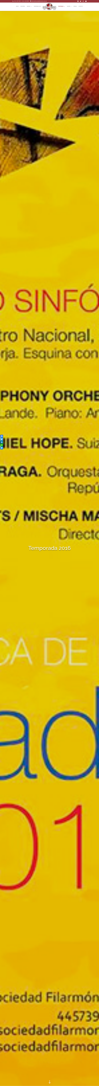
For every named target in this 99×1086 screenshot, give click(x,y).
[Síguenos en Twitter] (80, 2)
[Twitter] (1, 439)
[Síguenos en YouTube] (86, 2)
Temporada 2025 (37, 6)
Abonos (28, 6)
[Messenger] (1, 447)
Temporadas (60, 6)
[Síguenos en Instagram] (83, 2)
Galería (68, 6)
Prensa (75, 6)
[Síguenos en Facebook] (78, 2)
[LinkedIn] (1, 442)
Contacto (81, 6)
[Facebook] (1, 436)
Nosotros (22, 6)
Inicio (17, 6)
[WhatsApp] (1, 445)
